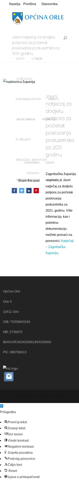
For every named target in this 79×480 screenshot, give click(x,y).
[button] (1, 406)
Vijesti (20, 59)
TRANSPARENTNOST (28, 180)
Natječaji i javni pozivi (31, 160)
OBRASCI (53, 99)
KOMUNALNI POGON (28, 99)
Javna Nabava (25, 119)
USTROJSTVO (24, 79)
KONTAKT (52, 180)
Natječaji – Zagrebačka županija (60, 247)
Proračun (49, 119)
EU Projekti (23, 139)
